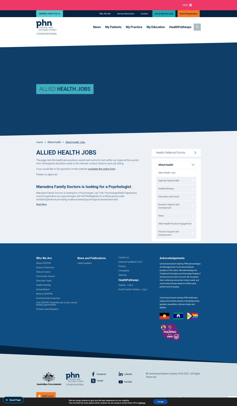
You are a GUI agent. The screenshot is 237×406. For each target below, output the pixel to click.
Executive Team (44, 280)
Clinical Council (43, 272)
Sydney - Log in (126, 285)
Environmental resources (48, 298)
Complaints (124, 270)
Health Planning (43, 285)
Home (39, 142)
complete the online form (101, 168)
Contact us (124, 257)
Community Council (45, 276)
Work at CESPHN (44, 293)
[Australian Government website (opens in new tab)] (48, 379)
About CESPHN (43, 263)
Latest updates (84, 263)
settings (141, 403)
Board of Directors (45, 267)
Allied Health (54, 142)
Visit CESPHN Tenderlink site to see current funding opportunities (56, 303)
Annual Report (43, 289)
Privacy (122, 266)
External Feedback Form (130, 262)
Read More (41, 204)
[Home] (46, 27)
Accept (160, 401)
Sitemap (123, 275)
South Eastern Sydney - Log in (133, 289)
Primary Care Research (47, 309)
